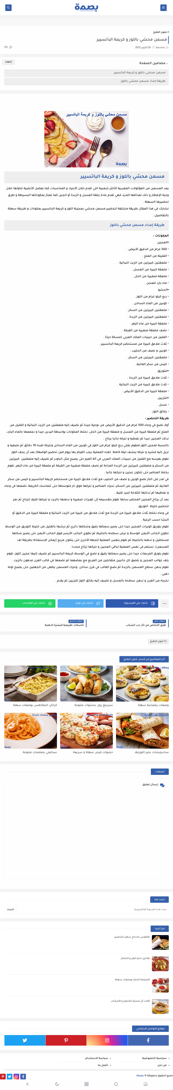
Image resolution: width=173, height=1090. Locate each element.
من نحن (162, 1065)
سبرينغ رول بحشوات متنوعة (93, 705)
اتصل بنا (103, 1065)
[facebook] (148, 1040)
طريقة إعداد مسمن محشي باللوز (143, 81)
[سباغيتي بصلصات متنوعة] (30, 731)
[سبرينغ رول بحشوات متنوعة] (86, 684)
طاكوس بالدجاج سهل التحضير (132, 937)
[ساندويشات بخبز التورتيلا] (142, 731)
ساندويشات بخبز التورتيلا (152, 752)
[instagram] (107, 1040)
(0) (6, 47)
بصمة (140, 1076)
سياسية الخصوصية (154, 1058)
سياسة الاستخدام (96, 1058)
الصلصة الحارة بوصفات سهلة (132, 980)
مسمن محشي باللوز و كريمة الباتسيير (139, 72)
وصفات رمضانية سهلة (153, 705)
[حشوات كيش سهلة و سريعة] (86, 731)
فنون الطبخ (160, 32)
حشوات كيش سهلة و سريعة (93, 752)
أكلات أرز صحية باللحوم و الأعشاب (130, 1001)
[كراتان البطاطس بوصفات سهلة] (30, 684)
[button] (132, 603)
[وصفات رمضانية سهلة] (142, 684)
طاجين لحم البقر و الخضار (135, 958)
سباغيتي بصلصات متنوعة (40, 752)
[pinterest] (66, 1040)
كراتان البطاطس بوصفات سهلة (35, 705)
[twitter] (24, 1040)
